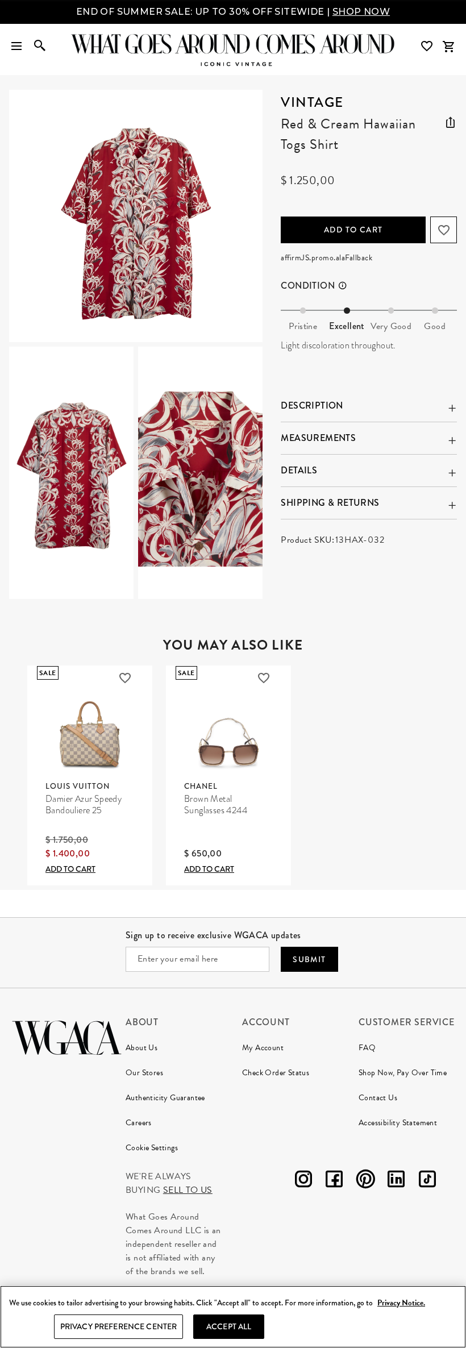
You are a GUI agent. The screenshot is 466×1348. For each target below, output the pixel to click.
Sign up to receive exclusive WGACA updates (213, 935)
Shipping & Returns (330, 502)
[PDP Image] (136, 344)
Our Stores (144, 1073)
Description (312, 405)
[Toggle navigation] (16, 46)
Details (299, 470)
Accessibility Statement (398, 1123)
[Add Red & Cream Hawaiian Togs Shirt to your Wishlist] (443, 230)
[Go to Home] (66, 1036)
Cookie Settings (152, 1148)
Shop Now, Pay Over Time (403, 1073)
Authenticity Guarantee (165, 1098)
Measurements (318, 437)
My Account (263, 1048)
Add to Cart (353, 229)
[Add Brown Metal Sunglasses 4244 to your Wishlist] (263, 677)
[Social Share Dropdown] (450, 120)
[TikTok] (427, 1181)
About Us (141, 1048)
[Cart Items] (448, 46)
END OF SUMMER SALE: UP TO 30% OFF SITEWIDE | (233, 11)
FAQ (367, 1048)
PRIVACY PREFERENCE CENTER (118, 1326)
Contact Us (378, 1098)
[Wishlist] (428, 46)
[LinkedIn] (396, 1181)
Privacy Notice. (401, 1303)
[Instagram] (303, 1181)
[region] (233, 1316)
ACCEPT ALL (228, 1326)
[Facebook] (334, 1181)
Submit (309, 959)
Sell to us (188, 1190)
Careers (139, 1123)
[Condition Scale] (347, 285)
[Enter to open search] (40, 46)
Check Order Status (275, 1073)
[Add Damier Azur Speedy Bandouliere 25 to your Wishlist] (125, 677)
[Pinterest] (365, 1181)
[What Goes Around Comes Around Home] (233, 43)
